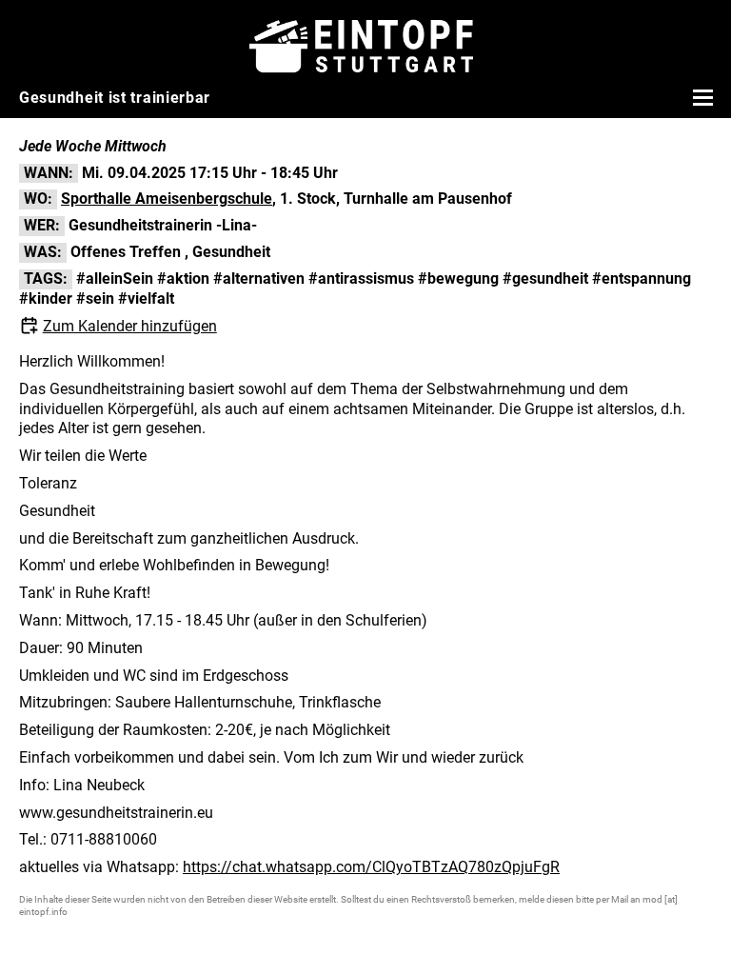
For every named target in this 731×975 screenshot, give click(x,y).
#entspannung (641, 278)
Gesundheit (231, 252)
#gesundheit (545, 278)
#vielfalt (146, 298)
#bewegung (458, 278)
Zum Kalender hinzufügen (130, 326)
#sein (95, 298)
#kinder (45, 298)
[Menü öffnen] (700, 97)
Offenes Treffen (125, 252)
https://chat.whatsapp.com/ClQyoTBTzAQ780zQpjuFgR (371, 867)
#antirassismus (361, 278)
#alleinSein (114, 278)
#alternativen (259, 278)
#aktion (183, 278)
